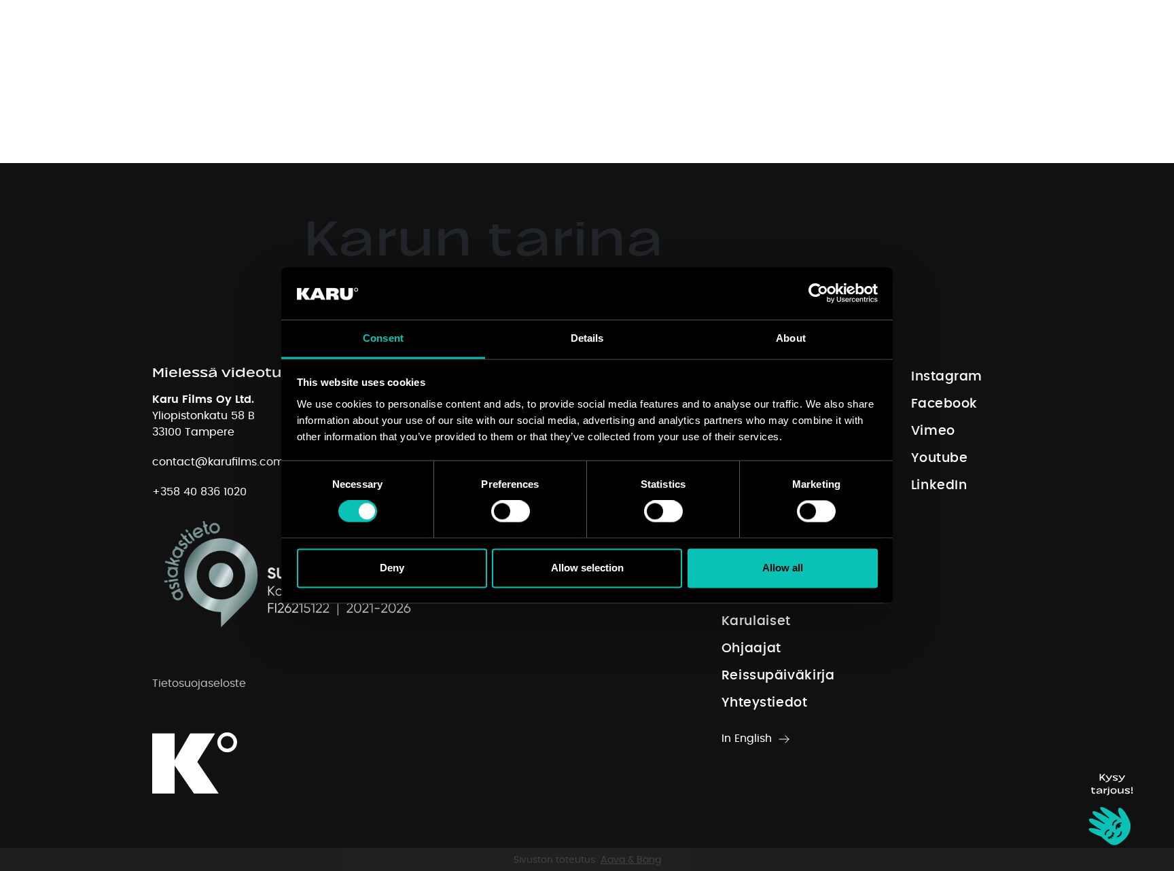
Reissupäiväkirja (802, 26)
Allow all (782, 567)
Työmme (551, 26)
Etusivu (411, 26)
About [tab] (791, 338)
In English (747, 738)
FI (971, 26)
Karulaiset (629, 26)
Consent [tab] (383, 338)
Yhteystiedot (906, 26)
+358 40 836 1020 (199, 491)
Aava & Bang (631, 860)
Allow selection (587, 567)
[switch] (510, 511)
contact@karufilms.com (218, 462)
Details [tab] (587, 338)
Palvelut (478, 26)
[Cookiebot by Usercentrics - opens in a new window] (818, 293)
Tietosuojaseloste (199, 683)
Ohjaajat (707, 26)
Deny (392, 567)
